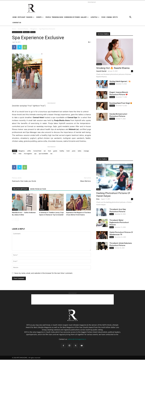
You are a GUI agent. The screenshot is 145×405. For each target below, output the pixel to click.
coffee (29, 151)
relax (19, 153)
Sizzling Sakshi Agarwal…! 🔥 (120, 81)
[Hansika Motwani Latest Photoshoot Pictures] (102, 117)
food (49, 151)
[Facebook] (14, 47)
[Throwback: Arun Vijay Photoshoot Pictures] (102, 212)
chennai (15, 209)
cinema (109, 17)
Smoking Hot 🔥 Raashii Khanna (112, 68)
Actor (98, 189)
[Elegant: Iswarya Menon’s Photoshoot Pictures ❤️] (102, 95)
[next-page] (17, 219)
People (48, 17)
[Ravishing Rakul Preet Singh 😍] (102, 106)
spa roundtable (43, 153)
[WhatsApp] (24, 47)
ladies (79, 151)
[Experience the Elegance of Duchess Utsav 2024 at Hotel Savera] (78, 202)
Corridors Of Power (72, 17)
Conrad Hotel (37, 151)
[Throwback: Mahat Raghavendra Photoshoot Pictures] (102, 223)
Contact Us (16, 23)
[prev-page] (13, 219)
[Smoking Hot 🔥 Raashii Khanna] (114, 52)
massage (86, 151)
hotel (68, 151)
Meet (14, 153)
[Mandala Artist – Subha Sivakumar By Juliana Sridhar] (24, 202)
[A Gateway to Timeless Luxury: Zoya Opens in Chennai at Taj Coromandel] (51, 202)
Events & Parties (23, 29)
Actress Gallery (103, 34)
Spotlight (21, 17)
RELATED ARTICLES (20, 189)
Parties (33, 32)
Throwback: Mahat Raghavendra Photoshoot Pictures (119, 222)
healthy (62, 151)
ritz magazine (28, 153)
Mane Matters (85, 181)
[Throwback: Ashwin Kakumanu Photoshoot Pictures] (102, 246)
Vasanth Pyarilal (101, 71)
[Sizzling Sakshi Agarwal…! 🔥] (102, 84)
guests (55, 151)
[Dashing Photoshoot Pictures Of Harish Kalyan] (114, 177)
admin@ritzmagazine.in (77, 339)
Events (39, 17)
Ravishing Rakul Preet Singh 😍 (120, 103)
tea (51, 153)
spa (35, 153)
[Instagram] (69, 345)
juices (73, 151)
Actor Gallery (102, 159)
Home (14, 17)
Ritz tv (115, 17)
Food (103, 17)
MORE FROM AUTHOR (38, 189)
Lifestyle (94, 17)
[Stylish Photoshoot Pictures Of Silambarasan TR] (102, 235)
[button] (130, 17)
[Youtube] (81, 345)
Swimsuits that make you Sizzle (24, 181)
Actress (99, 64)
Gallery (84, 17)
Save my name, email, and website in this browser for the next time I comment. (43, 273)
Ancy (97, 199)
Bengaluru (33, 29)
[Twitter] (19, 47)
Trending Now (57, 17)
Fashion (29, 17)
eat (45, 151)
